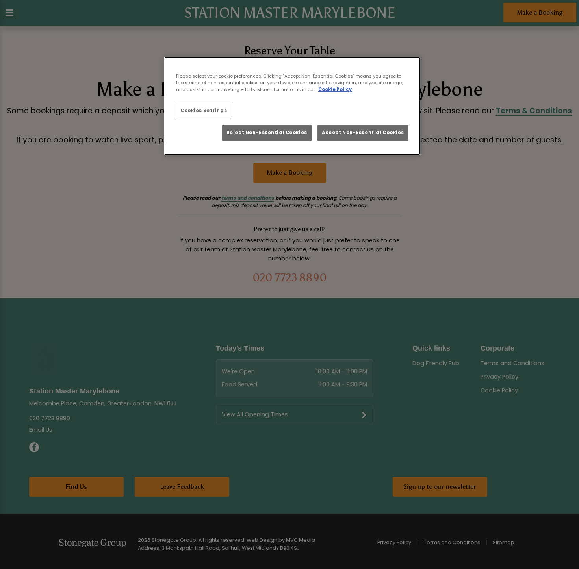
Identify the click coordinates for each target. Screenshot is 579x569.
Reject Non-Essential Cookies (266, 132)
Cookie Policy (335, 89)
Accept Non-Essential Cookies (363, 132)
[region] (292, 106)
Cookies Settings (203, 110)
